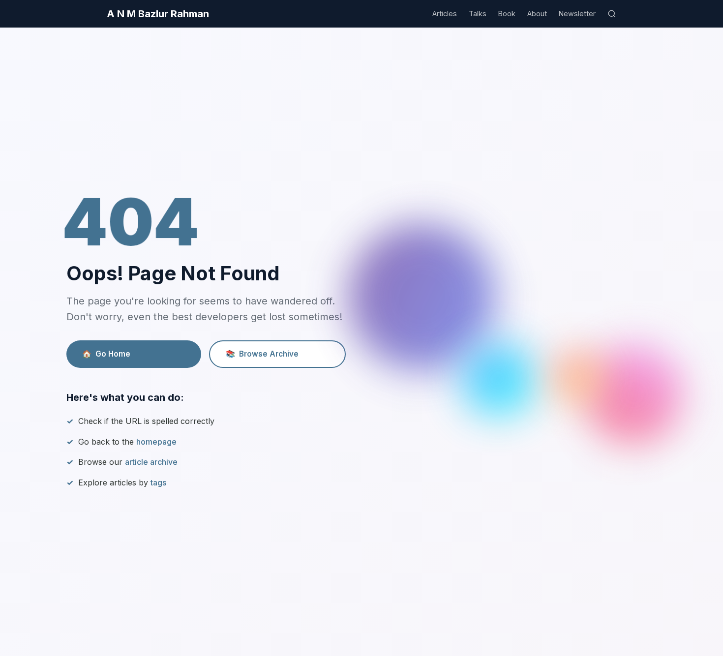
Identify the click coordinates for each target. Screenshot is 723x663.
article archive (151, 462)
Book (506, 13)
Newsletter (577, 13)
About (537, 13)
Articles (444, 13)
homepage (156, 442)
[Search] (611, 13)
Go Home (106, 354)
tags (158, 482)
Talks (477, 13)
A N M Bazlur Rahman (158, 14)
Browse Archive (262, 354)
